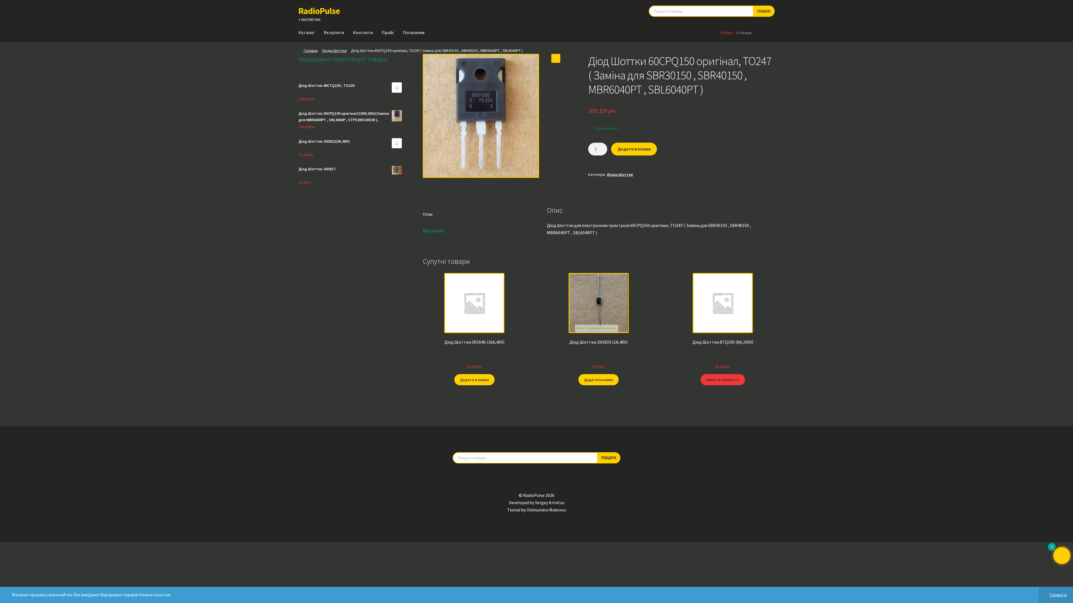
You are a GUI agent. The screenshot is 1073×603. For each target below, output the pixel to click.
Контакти (363, 32)
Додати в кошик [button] (474, 379)
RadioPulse (319, 10)
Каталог (306, 32)
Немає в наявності (722, 379)
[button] (555, 58)
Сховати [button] (1058, 594)
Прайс (388, 32)
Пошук (763, 11)
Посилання (413, 32)
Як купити (334, 32)
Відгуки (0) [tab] (433, 230)
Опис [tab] (428, 214)
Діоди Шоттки (334, 50)
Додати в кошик (634, 149)
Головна (311, 50)
